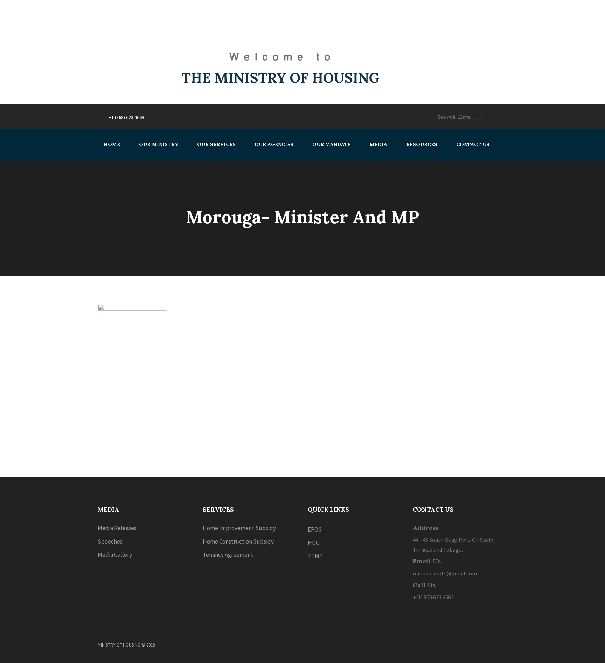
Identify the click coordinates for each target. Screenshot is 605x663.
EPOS (315, 529)
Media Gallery (115, 555)
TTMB (315, 556)
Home (112, 144)
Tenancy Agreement (228, 555)
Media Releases (117, 528)
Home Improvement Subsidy (239, 528)
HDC (313, 543)
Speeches (110, 541)
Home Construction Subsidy (238, 541)
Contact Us (472, 144)
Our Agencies (274, 144)
